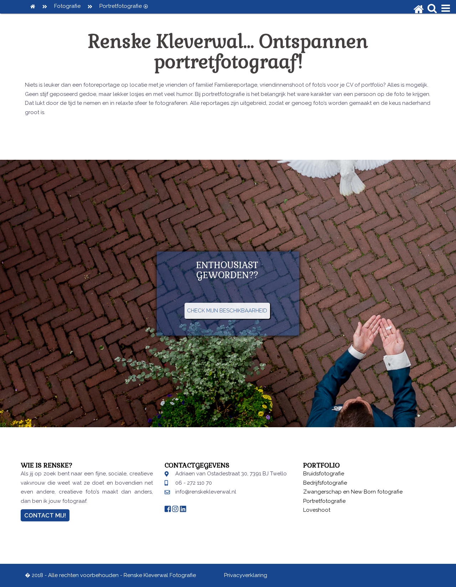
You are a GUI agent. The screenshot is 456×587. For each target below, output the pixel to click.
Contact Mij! (45, 515)
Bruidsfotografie (323, 473)
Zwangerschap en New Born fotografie (353, 492)
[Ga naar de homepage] (419, 5)
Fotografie (67, 6)
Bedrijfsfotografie (325, 483)
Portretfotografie (120, 6)
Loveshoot (316, 510)
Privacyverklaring (245, 575)
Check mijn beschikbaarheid (227, 310)
